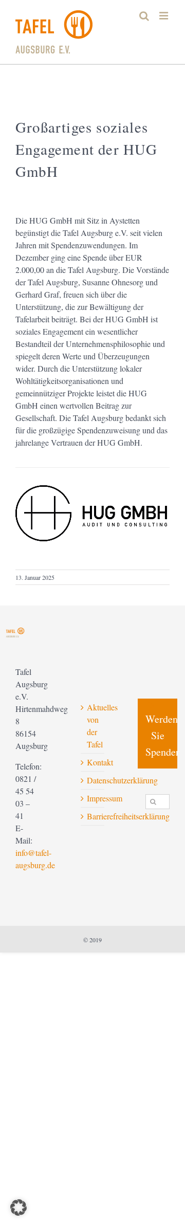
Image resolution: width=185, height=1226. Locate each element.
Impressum (93, 798)
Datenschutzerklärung (93, 780)
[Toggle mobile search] (144, 15)
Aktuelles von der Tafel (93, 725)
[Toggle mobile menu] (164, 15)
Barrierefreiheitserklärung (93, 816)
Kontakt (93, 762)
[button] (18, 1207)
